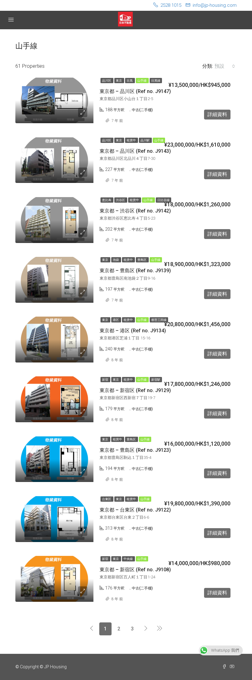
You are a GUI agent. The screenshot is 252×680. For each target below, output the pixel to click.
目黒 (130, 80)
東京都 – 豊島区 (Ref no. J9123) (135, 450)
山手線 (142, 80)
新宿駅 (155, 379)
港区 (116, 320)
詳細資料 (217, 114)
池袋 (116, 259)
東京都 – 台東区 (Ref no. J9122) (135, 510)
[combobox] (225, 66)
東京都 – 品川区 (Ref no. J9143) (135, 151)
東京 (119, 80)
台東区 (107, 499)
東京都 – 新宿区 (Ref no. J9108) (135, 570)
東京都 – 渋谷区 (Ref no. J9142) (135, 211)
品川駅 (145, 140)
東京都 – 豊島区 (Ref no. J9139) (135, 270)
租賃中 (131, 140)
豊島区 (142, 259)
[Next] (146, 628)
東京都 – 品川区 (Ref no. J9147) (135, 91)
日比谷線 (163, 200)
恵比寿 (107, 200)
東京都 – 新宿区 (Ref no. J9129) (135, 390)
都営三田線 (159, 320)
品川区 (107, 80)
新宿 (105, 379)
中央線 (128, 559)
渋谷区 (121, 200)
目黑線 (155, 80)
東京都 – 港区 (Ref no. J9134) (133, 331)
